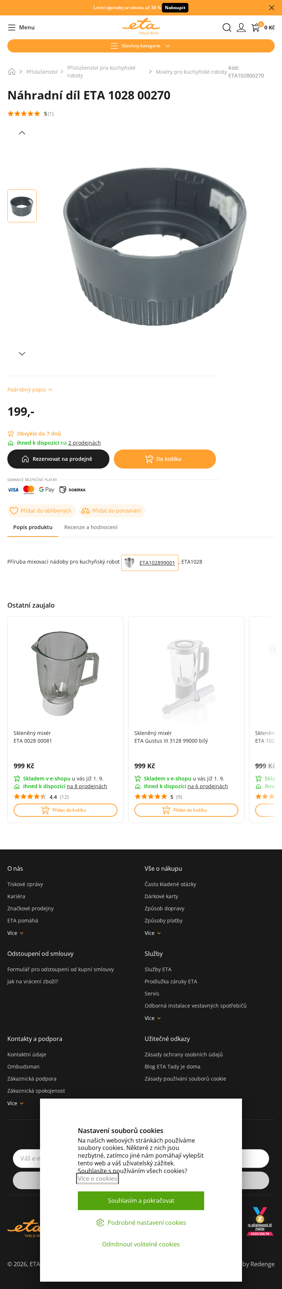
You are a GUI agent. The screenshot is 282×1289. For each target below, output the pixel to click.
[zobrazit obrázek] (22, 132)
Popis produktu (33, 527)
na (87, 786)
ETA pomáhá (22, 920)
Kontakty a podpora (34, 1039)
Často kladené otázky (170, 884)
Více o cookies (97, 1179)
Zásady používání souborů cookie (185, 1078)
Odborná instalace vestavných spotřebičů (196, 1005)
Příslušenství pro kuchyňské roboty (101, 71)
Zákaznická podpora (32, 1078)
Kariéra (16, 896)
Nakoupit (175, 7)
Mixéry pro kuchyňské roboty (191, 71)
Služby (154, 954)
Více (12, 932)
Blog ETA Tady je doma (172, 1066)
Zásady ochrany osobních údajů (184, 1054)
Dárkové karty (161, 896)
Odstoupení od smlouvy (40, 954)
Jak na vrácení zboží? (32, 981)
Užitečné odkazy (167, 1039)
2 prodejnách (84, 442)
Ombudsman (23, 1066)
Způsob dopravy (164, 908)
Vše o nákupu (163, 868)
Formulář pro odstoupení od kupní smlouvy (60, 969)
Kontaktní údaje (26, 1054)
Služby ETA (158, 969)
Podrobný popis (26, 389)
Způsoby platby (163, 920)
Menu (21, 27)
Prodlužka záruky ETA (171, 981)
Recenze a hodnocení (91, 527)
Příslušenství (42, 71)
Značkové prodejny (30, 908)
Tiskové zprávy (25, 884)
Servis (152, 993)
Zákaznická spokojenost (36, 1090)
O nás (15, 868)
